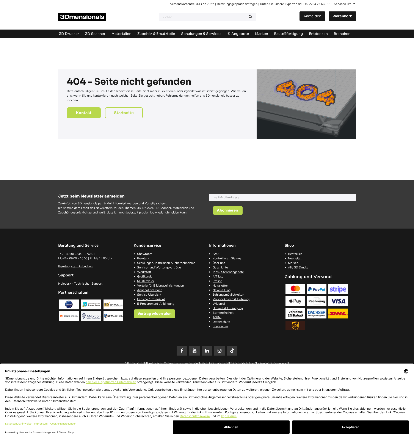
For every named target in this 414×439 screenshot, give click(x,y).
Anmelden (312, 16)
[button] (228, 210)
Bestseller (295, 254)
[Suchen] (250, 17)
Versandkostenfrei (182, 4)
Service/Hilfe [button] (343, 4)
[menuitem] (288, 33)
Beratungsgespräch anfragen (237, 4)
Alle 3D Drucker (299, 267)
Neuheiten (295, 258)
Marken (293, 263)
